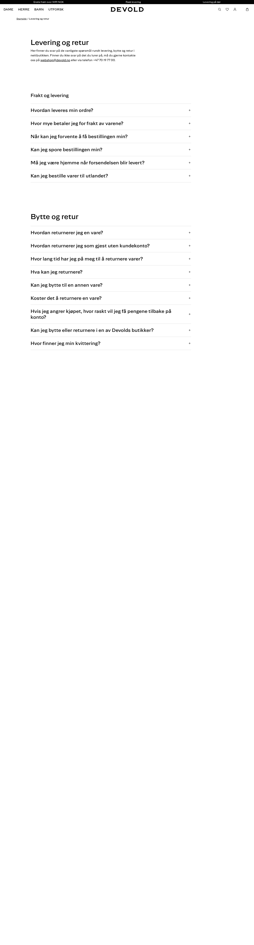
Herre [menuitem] (24, 9)
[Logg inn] (235, 9)
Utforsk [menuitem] (56, 9)
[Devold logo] (127, 9)
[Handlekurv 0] (247, 9)
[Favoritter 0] (227, 9)
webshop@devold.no (55, 60)
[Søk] (219, 9)
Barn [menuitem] (39, 9)
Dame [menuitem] (8, 9)
